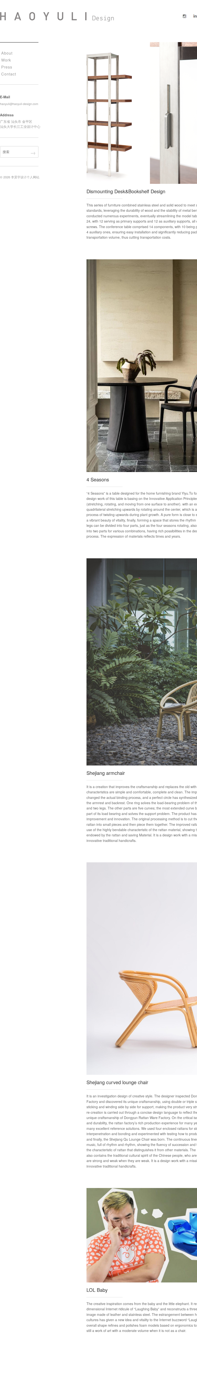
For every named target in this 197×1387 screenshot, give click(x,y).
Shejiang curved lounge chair (117, 1082)
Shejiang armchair (105, 772)
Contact (8, 74)
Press (6, 67)
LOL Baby (97, 1289)
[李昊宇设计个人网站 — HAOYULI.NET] (57, 17)
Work (6, 60)
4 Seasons (97, 479)
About (6, 53)
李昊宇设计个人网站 (25, 177)
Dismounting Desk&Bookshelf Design (125, 191)
